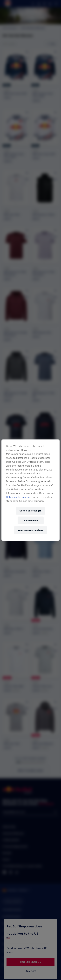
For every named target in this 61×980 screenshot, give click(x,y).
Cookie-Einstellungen (30, 510)
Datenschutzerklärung (18, 497)
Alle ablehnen (30, 520)
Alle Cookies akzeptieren (30, 530)
